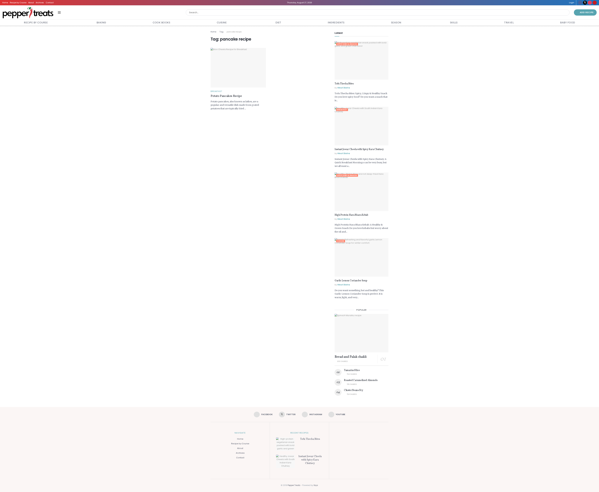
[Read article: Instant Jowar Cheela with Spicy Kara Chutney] (361, 126)
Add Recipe (586, 12)
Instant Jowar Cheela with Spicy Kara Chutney (359, 149)
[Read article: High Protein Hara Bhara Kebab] (361, 191)
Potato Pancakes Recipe (226, 96)
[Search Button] (566, 12)
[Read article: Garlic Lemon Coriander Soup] (361, 257)
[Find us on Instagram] (590, 2)
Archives (40, 2)
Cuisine (222, 22)
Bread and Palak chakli (350, 356)
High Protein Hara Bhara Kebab (351, 215)
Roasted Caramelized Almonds (360, 380)
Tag (221, 31)
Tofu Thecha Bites (344, 83)
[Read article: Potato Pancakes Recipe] (238, 67)
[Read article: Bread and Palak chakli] (361, 333)
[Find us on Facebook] (580, 2)
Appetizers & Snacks (347, 44)
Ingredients (336, 22)
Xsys (316, 485)
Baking (101, 22)
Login (571, 2)
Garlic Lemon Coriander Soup (351, 280)
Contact (50, 2)
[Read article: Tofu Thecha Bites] (361, 60)
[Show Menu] (59, 12)
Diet (278, 22)
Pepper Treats (294, 485)
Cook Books (161, 22)
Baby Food (567, 22)
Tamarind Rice (352, 370)
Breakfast (216, 91)
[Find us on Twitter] (585, 2)
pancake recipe (234, 31)
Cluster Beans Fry (353, 390)
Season (396, 22)
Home (5, 2)
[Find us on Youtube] (595, 2)
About (31, 2)
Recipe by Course (18, 2)
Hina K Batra (343, 87)
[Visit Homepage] (28, 12)
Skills (454, 22)
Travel (509, 22)
